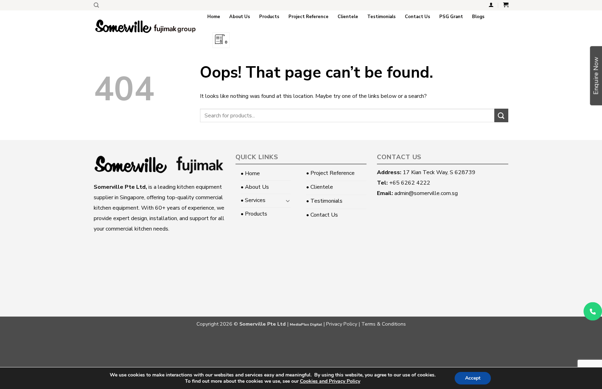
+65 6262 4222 (409, 183)
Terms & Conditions (383, 323)
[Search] (96, 5)
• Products (254, 214)
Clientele (348, 17)
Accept (472, 378)
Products (269, 17)
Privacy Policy (341, 323)
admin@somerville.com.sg (426, 193)
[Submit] (501, 115)
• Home (250, 173)
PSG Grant (451, 17)
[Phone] (593, 311)
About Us (239, 17)
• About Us (255, 187)
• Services (253, 200)
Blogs (478, 17)
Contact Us (417, 17)
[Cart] (505, 5)
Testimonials (381, 17)
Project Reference (308, 17)
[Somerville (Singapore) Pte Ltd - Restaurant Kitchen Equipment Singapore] (145, 26)
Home (213, 17)
